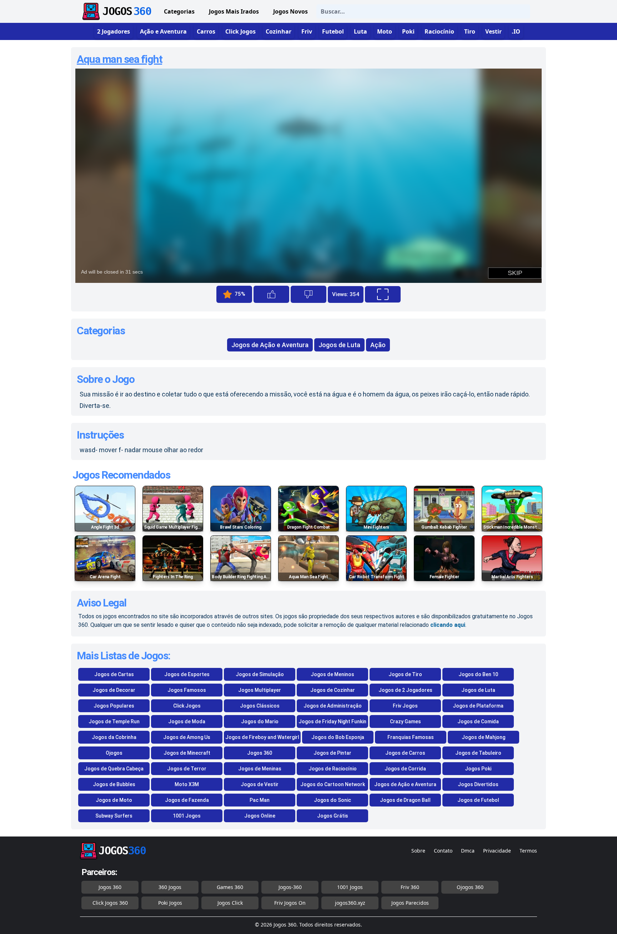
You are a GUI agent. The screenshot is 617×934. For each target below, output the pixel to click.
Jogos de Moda (186, 721)
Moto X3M (187, 784)
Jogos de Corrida (405, 768)
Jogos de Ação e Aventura (269, 345)
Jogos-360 (290, 887)
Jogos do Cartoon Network (332, 784)
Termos (528, 850)
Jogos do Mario (260, 721)
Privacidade (497, 850)
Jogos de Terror (186, 768)
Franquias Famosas (410, 737)
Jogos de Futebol (478, 800)
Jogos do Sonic (332, 800)
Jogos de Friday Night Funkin (332, 721)
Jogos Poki (478, 768)
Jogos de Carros (405, 753)
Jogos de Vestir (260, 784)
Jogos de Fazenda (187, 800)
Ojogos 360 (470, 887)
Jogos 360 (259, 753)
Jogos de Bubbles (114, 784)
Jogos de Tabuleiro (478, 753)
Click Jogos (187, 706)
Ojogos (114, 753)
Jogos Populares (114, 706)
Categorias (179, 11)
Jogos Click (230, 902)
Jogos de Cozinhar (332, 690)
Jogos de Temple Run (114, 721)
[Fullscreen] (383, 294)
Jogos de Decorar (113, 690)
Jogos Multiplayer (259, 690)
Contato (443, 850)
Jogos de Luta (339, 345)
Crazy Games (405, 721)
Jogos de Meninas (259, 768)
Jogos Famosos (186, 690)
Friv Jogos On (290, 902)
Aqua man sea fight (119, 59)
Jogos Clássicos (260, 706)
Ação (378, 345)
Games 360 (230, 887)
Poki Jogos (170, 902)
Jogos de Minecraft (187, 753)
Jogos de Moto (114, 800)
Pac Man (260, 800)
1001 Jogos (187, 816)
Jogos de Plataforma (478, 706)
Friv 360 (410, 887)
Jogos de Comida (478, 721)
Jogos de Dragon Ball (405, 800)
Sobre (418, 850)
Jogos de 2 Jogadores (405, 690)
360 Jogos (170, 887)
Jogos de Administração (333, 706)
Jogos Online (259, 816)
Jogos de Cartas (114, 674)
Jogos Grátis (332, 816)
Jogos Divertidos (478, 784)
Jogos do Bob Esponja (337, 737)
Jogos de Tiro (405, 674)
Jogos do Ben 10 (478, 674)
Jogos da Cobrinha (114, 737)
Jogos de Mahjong (483, 737)
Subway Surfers (113, 816)
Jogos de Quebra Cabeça (114, 768)
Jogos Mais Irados (234, 11)
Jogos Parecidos (410, 902)
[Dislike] (308, 294)
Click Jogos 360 (110, 902)
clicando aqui (447, 624)
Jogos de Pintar (332, 753)
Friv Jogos (405, 706)
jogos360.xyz (350, 902)
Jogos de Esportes (187, 674)
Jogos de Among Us (186, 737)
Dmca (468, 850)
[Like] (271, 294)
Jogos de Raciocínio (332, 768)
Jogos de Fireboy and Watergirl (262, 737)
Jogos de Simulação (260, 674)
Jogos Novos (290, 11)
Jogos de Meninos (332, 674)
